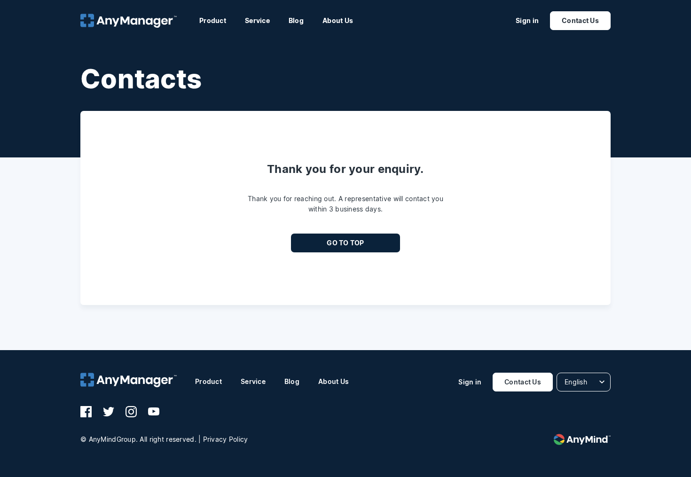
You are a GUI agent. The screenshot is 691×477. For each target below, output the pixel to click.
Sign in (527, 20)
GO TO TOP (345, 243)
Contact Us (580, 20)
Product (212, 20)
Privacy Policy (225, 439)
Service (257, 20)
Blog (296, 20)
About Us (337, 20)
